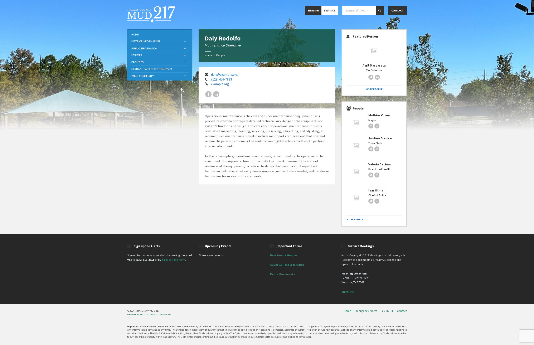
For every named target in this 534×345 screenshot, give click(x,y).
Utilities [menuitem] (136, 55)
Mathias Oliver (379, 115)
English (313, 10)
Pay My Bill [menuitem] (387, 311)
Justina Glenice (380, 138)
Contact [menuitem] (402, 311)
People (220, 55)
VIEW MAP (347, 291)
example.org (220, 84)
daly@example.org (224, 74)
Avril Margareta (374, 65)
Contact (397, 10)
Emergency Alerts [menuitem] (366, 311)
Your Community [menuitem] (142, 76)
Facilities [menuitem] (137, 62)
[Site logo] (151, 21)
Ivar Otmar (376, 190)
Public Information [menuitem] (144, 48)
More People (374, 89)
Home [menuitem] (135, 34)
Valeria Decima (379, 164)
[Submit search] (380, 10)
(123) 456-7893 (221, 79)
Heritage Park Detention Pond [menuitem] (151, 69)
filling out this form (173, 260)
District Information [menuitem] (145, 41)
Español (329, 10)
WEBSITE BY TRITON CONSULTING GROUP (149, 314)
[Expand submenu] (185, 41)
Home (208, 55)
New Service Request (284, 255)
